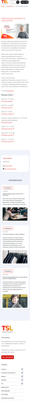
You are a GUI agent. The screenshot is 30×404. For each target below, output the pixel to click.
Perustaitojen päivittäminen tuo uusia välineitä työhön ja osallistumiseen (15, 277)
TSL (2, 383)
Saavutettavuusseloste (7, 398)
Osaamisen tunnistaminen (8, 373)
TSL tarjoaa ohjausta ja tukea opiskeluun (13, 234)
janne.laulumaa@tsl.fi (10, 169)
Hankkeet (3, 380)
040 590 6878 (8, 166)
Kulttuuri (3, 376)
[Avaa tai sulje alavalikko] (22, 369)
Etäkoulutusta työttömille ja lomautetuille (22, 6)
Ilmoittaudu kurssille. (7, 101)
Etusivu (3, 6)
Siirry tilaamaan (7, 357)
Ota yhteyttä (4, 394)
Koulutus (3, 369)
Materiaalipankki (5, 391)
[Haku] (18, 2)
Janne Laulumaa (7, 158)
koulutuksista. (10, 91)
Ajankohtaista (10, 6)
